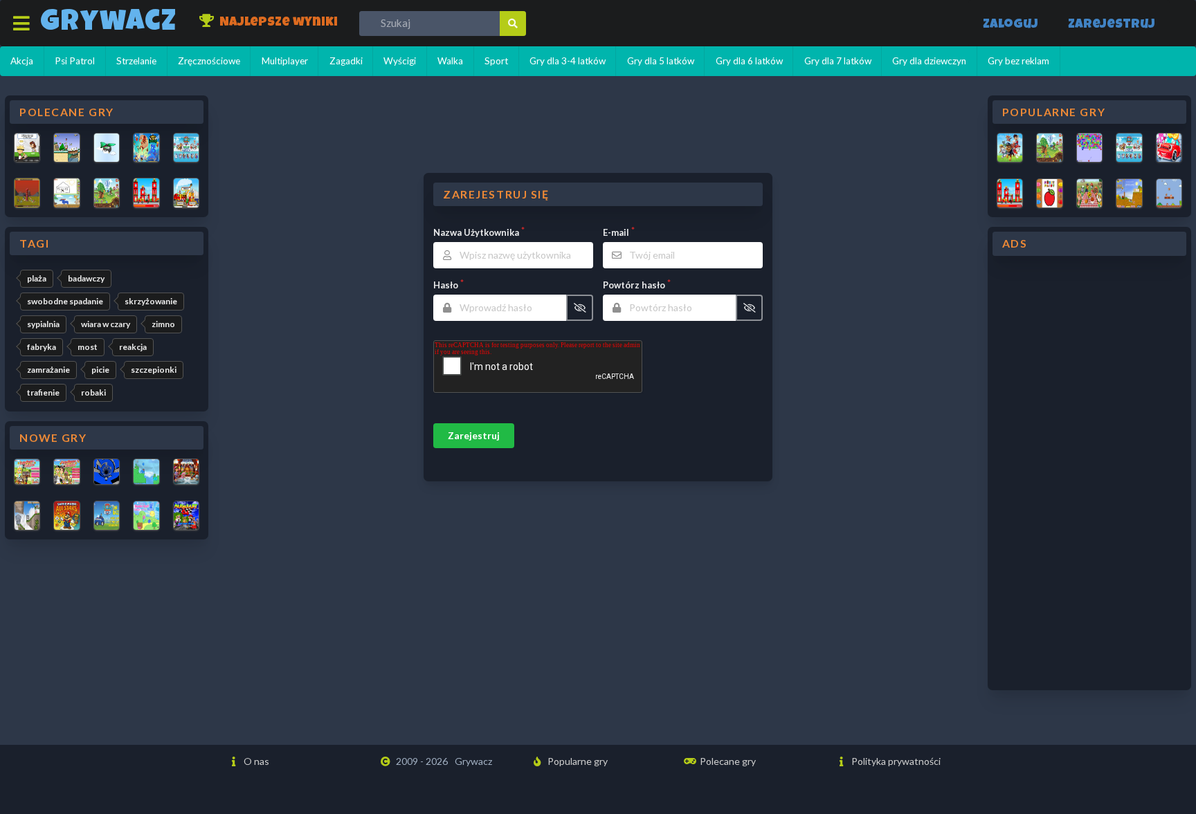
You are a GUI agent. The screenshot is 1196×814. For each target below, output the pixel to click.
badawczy (86, 278)
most (88, 347)
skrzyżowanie (151, 301)
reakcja (133, 347)
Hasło (445, 284)
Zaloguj (1010, 25)
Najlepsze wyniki (277, 23)
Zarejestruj (1111, 25)
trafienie (43, 392)
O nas (255, 761)
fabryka (41, 347)
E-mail (616, 232)
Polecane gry (727, 761)
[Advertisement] (1089, 473)
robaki (93, 392)
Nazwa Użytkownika (476, 232)
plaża (36, 278)
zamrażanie (48, 369)
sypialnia (43, 324)
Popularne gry (576, 761)
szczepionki (153, 369)
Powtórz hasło (634, 284)
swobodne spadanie (65, 301)
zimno (163, 324)
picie (100, 369)
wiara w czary (105, 324)
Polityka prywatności (895, 761)
